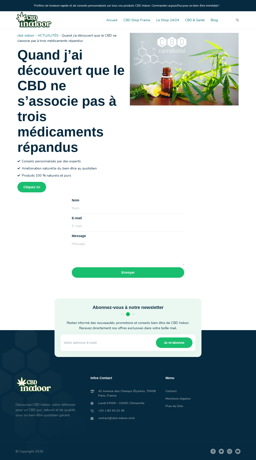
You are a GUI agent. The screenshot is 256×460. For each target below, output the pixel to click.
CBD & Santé (195, 20)
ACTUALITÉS (48, 35)
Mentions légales (178, 399)
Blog (214, 20)
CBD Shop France (137, 20)
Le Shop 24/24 (167, 20)
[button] (237, 20)
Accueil (112, 20)
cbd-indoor (25, 35)
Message (79, 236)
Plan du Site (174, 406)
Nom (75, 200)
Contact (171, 391)
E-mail (77, 218)
